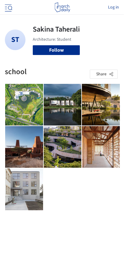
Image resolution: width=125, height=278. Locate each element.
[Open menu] (8, 7)
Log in (113, 7)
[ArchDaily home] (62, 7)
